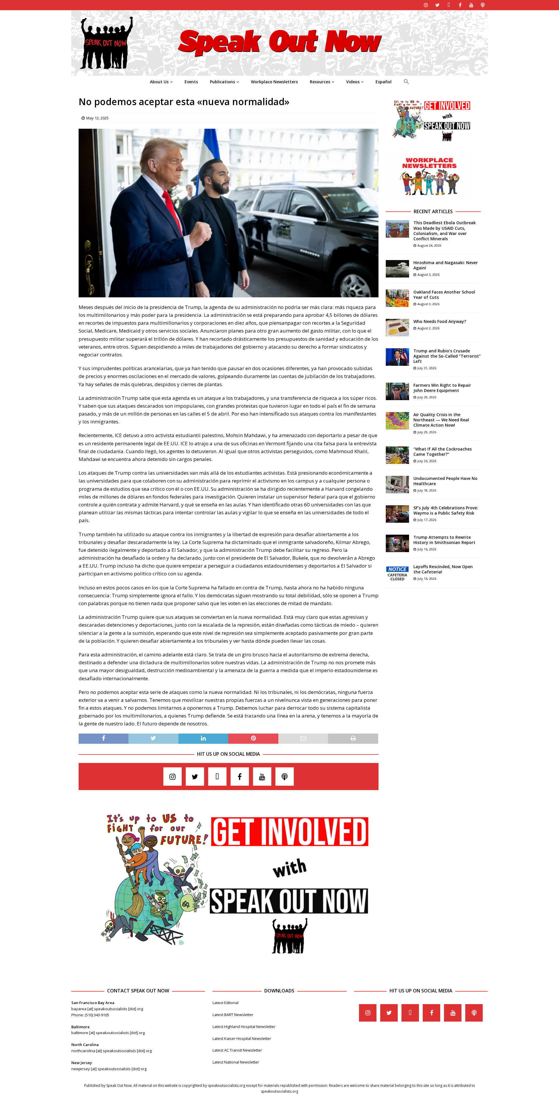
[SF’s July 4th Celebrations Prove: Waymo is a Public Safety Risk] (397, 514)
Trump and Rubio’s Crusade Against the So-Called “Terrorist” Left (447, 356)
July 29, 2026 (427, 397)
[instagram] (426, 5)
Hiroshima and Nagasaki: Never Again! (445, 265)
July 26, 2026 (427, 461)
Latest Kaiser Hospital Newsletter (242, 1038)
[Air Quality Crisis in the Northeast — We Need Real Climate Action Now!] (397, 421)
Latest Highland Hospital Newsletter (244, 1026)
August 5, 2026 (428, 274)
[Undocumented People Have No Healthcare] (397, 484)
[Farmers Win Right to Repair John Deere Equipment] (397, 391)
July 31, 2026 (427, 368)
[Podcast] (483, 5)
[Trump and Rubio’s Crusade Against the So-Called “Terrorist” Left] (397, 357)
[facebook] (460, 5)
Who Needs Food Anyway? (439, 321)
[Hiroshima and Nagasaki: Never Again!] (397, 269)
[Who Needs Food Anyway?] (397, 327)
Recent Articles (433, 211)
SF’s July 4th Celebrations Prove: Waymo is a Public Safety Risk (445, 510)
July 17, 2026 (427, 519)
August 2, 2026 (428, 328)
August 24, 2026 (429, 245)
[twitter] (437, 5)
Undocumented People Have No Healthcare (445, 481)
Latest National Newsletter (236, 1062)
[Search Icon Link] (406, 82)
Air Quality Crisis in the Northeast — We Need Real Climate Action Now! (441, 420)
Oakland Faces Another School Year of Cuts (444, 294)
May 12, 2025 (97, 118)
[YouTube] (471, 5)
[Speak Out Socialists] (279, 72)
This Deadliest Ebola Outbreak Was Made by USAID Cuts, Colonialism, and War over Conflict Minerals (444, 230)
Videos (353, 81)
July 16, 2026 (427, 549)
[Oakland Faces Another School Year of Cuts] (397, 298)
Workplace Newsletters (274, 81)
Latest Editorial (225, 1002)
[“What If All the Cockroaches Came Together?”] (397, 455)
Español (384, 81)
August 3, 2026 (428, 304)
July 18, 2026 (427, 490)
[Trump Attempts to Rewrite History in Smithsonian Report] (397, 543)
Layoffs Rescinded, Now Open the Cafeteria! (443, 569)
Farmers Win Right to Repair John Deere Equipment (442, 387)
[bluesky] (449, 5)
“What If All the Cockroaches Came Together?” (442, 451)
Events (191, 81)
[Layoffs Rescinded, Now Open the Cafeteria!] (397, 573)
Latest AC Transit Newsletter (237, 1050)
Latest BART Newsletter (233, 1014)
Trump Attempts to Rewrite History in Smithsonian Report (444, 539)
